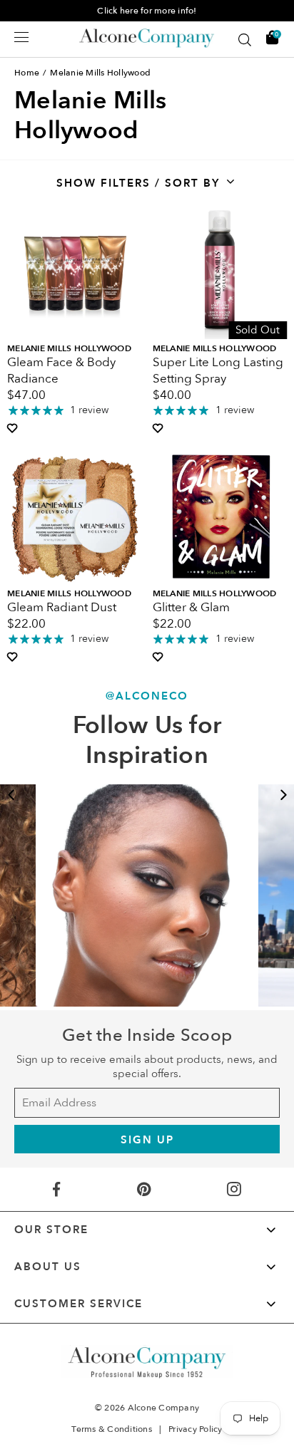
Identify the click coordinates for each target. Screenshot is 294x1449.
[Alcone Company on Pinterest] (143, 1189)
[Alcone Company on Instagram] (234, 1189)
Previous (10, 795)
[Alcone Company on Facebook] (56, 1189)
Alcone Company (164, 1407)
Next (283, 795)
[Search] (244, 40)
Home (26, 72)
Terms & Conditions (111, 1429)
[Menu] (21, 37)
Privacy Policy (195, 1429)
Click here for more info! (146, 10)
